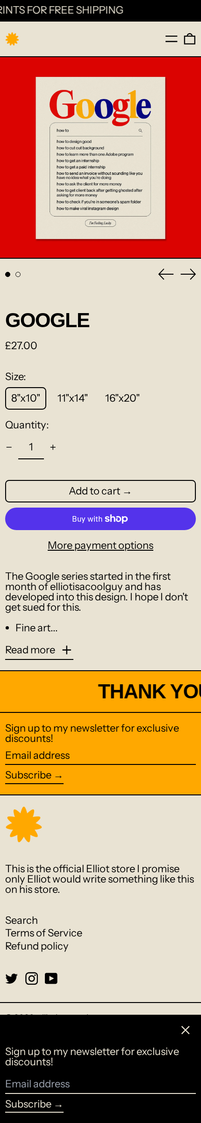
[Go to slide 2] (18, 274)
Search (21, 920)
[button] (189, 39)
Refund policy (37, 946)
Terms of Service (43, 933)
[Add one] (53, 447)
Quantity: (27, 425)
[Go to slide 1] (7, 274)
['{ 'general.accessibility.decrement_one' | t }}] (9, 447)
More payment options (100, 545)
